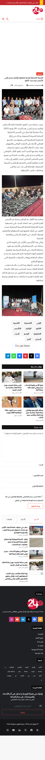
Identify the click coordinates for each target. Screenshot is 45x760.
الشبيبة (16, 323)
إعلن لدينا (40, 641)
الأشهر (36, 519)
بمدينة (40, 671)
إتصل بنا (40, 645)
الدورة (26, 667)
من (16, 675)
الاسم (41, 464)
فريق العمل (39, 637)
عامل (40, 675)
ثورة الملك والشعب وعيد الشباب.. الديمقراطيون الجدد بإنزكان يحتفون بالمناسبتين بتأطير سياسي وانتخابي (16, 576)
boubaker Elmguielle (34, 85)
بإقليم (28, 328)
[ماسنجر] (19, 355)
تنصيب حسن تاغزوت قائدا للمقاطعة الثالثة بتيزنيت (13, 411)
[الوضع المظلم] (7, 18)
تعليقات (9, 519)
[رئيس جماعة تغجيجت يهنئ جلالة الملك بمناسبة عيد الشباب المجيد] (12, 376)
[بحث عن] (3, 18)
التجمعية (27, 323)
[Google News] (22, 346)
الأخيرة (23, 519)
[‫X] (31, 355)
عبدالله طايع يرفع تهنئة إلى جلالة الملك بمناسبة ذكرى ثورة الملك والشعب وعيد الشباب (34, 413)
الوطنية (12, 667)
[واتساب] (13, 355)
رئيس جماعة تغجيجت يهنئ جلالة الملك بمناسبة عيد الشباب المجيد (13, 387)
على (34, 675)
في (29, 675)
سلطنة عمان (11, 671)
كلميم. (22, 675)
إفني (38, 323)
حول (19, 671)
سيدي (37, 339)
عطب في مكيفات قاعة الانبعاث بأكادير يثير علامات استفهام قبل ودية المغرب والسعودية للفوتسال (15, 530)
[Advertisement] (22, 46)
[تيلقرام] (7, 355)
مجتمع (40, 73)
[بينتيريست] (25, 355)
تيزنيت (33, 671)
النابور (38, 328)
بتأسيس (17, 328)
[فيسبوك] (37, 355)
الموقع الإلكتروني (37, 485)
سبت (16, 333)
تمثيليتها (37, 333)
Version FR (39, 653)
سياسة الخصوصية (37, 649)
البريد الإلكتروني (38, 475)
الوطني (19, 667)
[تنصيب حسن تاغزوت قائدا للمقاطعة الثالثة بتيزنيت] (12, 402)
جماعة (26, 671)
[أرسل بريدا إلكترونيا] (27, 85)
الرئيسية (40, 633)
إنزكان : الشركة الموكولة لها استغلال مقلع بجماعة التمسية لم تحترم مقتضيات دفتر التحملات (16, 541)
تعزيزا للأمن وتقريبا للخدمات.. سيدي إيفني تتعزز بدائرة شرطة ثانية (33, 387)
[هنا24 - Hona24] (38, 10)
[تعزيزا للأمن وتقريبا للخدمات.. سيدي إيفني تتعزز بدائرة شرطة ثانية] (33, 376)
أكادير (40, 667)
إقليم (33, 667)
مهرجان (9, 675)
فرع (28, 339)
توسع (26, 333)
